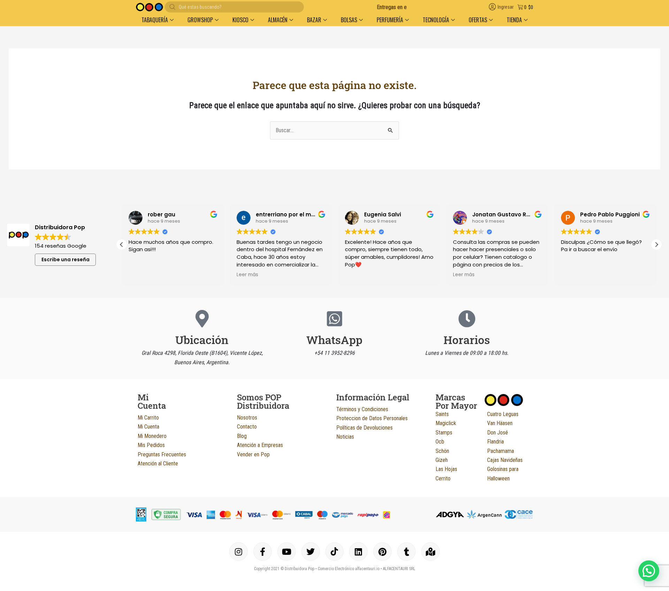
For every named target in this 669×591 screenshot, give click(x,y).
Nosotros (247, 417)
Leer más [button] (247, 275)
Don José (497, 432)
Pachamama (500, 451)
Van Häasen (500, 423)
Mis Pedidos (151, 445)
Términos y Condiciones (362, 409)
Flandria (495, 441)
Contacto (247, 426)
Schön (442, 451)
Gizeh (442, 460)
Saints (442, 414)
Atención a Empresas (260, 445)
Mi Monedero (152, 436)
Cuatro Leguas (502, 414)
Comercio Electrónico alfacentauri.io (348, 568)
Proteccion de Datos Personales (372, 418)
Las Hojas (446, 469)
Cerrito (443, 478)
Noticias (345, 436)
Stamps (444, 432)
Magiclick (446, 423)
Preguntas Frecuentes (162, 454)
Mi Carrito (148, 417)
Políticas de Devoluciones (364, 427)
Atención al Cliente (158, 463)
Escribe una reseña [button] (65, 259)
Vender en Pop (253, 454)
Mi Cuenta (148, 426)
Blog (242, 436)
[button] (157, 20)
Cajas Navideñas (505, 460)
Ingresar (506, 7)
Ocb (440, 441)
